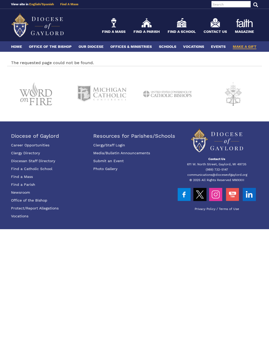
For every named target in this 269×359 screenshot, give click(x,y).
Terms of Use (229, 209)
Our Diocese (91, 46)
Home (16, 46)
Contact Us (215, 31)
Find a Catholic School (31, 169)
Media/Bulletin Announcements (121, 153)
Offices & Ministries (131, 46)
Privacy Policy (205, 209)
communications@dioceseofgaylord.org (217, 175)
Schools (167, 46)
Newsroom (20, 192)
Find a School (182, 31)
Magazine (244, 31)
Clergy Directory (25, 153)
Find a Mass (114, 31)
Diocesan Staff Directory (33, 161)
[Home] (37, 25)
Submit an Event (108, 161)
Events (218, 46)
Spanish (48, 4)
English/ (35, 4)
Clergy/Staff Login (109, 145)
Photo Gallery (105, 169)
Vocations (193, 46)
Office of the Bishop (50, 46)
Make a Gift (244, 46)
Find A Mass (69, 4)
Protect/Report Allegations (35, 208)
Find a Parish (146, 31)
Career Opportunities (30, 145)
